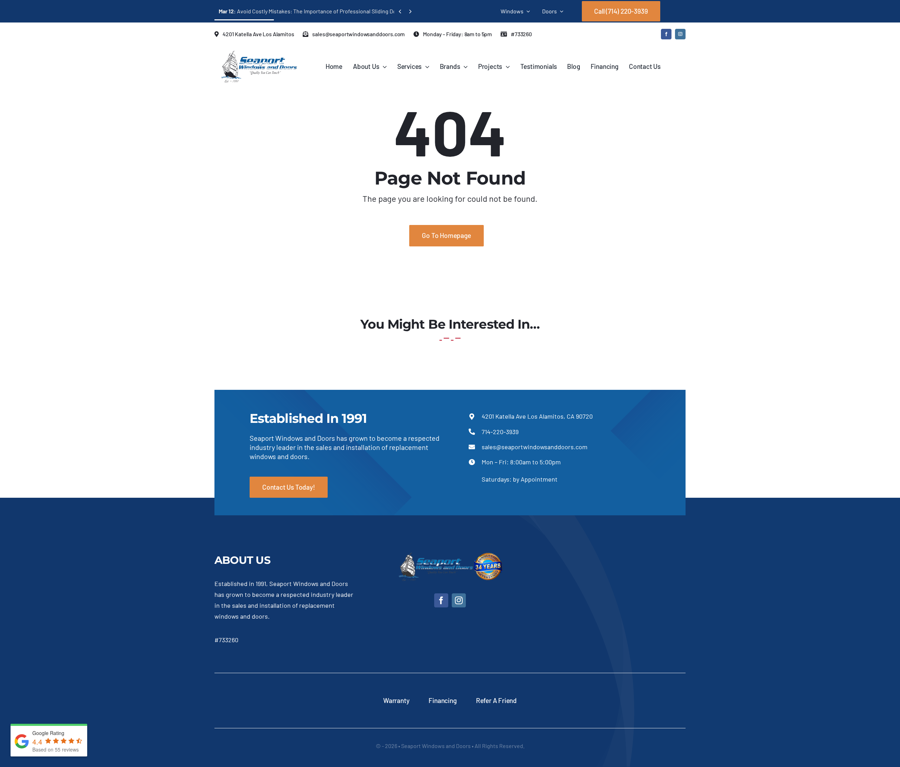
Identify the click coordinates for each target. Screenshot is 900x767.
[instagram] (680, 34)
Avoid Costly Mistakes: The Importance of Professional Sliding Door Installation (324, 11)
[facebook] (666, 34)
